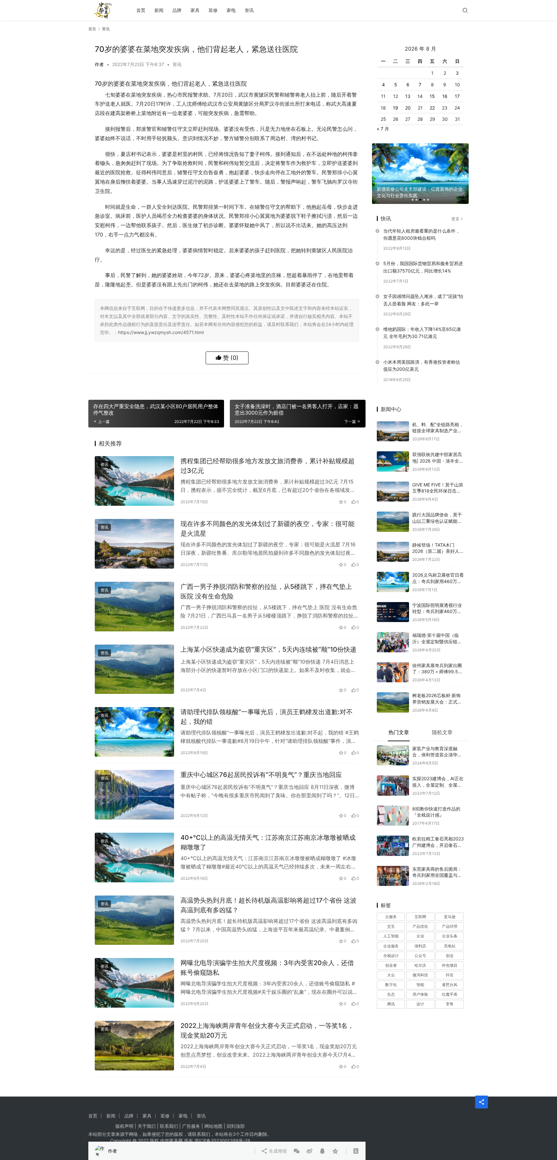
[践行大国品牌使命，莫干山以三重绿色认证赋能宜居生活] (393, 511)
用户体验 (420, 984)
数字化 (391, 974)
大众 (391, 964)
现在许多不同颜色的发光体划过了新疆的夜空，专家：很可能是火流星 (268, 528)
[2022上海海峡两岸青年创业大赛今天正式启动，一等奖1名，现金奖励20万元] (134, 1045)
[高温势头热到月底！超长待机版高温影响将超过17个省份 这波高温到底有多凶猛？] (134, 920)
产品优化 (420, 916)
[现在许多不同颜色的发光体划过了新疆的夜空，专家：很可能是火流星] (134, 544)
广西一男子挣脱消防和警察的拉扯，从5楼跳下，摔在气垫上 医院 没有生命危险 (266, 591)
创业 (450, 945)
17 (457, 86)
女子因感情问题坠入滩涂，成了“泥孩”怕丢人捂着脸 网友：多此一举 (423, 289)
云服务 (391, 906)
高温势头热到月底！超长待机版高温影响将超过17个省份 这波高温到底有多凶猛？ (269, 905)
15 (432, 86)
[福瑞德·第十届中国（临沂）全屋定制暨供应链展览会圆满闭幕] (393, 632)
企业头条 (449, 925)
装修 (213, 10)
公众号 (420, 945)
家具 (195, 10)
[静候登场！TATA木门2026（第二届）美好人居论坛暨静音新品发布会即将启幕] (393, 541)
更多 (455, 208)
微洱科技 (420, 964)
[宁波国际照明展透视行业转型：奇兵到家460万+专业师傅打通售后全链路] (393, 601)
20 (408, 97)
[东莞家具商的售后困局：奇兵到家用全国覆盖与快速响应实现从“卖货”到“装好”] (393, 865)
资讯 (249, 10)
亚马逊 (449, 906)
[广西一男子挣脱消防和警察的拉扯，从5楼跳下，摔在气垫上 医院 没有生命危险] (134, 606)
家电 (231, 10)
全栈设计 (391, 945)
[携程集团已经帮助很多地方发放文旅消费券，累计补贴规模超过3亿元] (134, 481)
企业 (420, 925)
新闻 (158, 10)
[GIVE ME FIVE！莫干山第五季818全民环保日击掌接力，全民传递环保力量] (393, 481)
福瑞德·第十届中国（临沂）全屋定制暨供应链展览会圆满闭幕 (437, 631)
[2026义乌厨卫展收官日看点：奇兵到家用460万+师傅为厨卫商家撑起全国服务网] (393, 571)
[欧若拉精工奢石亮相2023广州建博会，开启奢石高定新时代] (393, 835)
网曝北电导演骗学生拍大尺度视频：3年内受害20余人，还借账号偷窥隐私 (267, 967)
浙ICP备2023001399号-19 (222, 1140)
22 (432, 97)
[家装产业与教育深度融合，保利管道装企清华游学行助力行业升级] (393, 745)
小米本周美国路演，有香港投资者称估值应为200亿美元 (421, 355)
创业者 (391, 955)
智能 (420, 974)
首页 (140, 10)
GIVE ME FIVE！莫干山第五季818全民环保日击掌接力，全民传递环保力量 (437, 480)
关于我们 (147, 1126)
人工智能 (391, 925)
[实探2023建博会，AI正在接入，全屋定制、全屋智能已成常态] (393, 775)
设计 (420, 993)
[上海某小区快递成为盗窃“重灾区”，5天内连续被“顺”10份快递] (134, 669)
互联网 (420, 906)
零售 (450, 993)
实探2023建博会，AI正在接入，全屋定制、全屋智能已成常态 (438, 774)
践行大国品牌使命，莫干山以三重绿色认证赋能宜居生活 (437, 511)
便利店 (420, 935)
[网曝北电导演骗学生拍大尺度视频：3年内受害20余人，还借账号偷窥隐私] (134, 983)
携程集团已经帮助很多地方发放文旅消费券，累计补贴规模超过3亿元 (268, 465)
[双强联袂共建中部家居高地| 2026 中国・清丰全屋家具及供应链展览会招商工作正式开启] (393, 451)
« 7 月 (383, 118)
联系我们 (169, 1126)
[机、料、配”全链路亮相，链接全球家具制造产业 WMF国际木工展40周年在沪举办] (393, 421)
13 (407, 86)
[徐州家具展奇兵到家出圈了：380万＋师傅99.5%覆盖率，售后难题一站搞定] (393, 662)
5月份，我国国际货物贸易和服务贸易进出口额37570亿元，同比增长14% (423, 256)
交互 (391, 916)
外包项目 (449, 955)
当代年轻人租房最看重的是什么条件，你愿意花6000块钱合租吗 (421, 223)
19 (395, 97)
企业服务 (391, 935)
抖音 (450, 964)
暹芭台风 (449, 974)
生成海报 (277, 383)
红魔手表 (449, 984)
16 (444, 86)
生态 (391, 984)
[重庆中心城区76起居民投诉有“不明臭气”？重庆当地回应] (134, 795)
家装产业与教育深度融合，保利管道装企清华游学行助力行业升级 (437, 744)
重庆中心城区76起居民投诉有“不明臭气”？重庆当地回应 (261, 775)
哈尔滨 (420, 955)
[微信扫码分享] (296, 383)
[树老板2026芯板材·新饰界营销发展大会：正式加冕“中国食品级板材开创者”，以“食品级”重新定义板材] (393, 692)
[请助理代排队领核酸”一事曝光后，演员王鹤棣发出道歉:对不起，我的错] (134, 732)
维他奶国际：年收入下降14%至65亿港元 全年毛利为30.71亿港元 (422, 322)
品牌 (176, 10)
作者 (99, 64)
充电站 (449, 935)
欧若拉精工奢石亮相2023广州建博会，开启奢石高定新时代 (438, 835)
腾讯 (391, 993)
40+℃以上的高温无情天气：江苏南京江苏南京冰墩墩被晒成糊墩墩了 (268, 842)
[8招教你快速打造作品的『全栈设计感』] (393, 805)
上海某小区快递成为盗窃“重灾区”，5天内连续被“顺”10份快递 (269, 649)
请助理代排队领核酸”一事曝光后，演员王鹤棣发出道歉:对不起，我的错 (267, 716)
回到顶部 (236, 1126)
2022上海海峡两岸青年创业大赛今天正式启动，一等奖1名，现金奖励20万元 (267, 1030)
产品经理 (449, 916)
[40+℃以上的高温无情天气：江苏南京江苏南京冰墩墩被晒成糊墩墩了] (134, 857)
